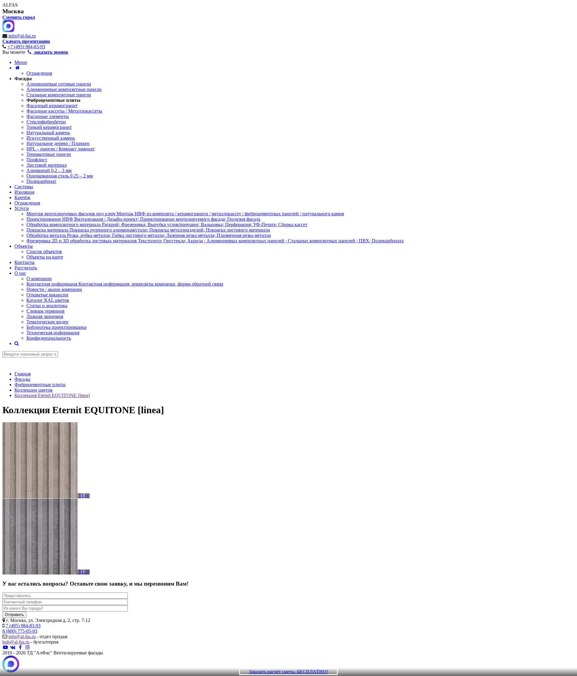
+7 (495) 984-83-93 (26, 46)
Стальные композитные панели (58, 94)
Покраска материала (148, 229)
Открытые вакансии (47, 294)
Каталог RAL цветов (47, 300)
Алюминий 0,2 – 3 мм (49, 170)
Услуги (21, 208)
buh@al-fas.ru (15, 641)
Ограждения (39, 73)
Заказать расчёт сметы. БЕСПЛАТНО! (288, 671)
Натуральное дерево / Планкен (58, 143)
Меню (20, 62)
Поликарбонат (41, 181)
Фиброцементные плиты (53, 100)
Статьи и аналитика (46, 305)
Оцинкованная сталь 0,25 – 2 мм (59, 175)
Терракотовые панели (48, 154)
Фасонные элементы (47, 116)
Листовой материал (46, 165)
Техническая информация (52, 332)
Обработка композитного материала (166, 224)
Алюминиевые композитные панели (64, 89)
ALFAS (10, 5)
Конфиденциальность (48, 338)
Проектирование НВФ (143, 219)
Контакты (24, 262)
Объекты (23, 246)
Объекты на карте (44, 256)
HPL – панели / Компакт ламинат (60, 148)
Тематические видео (47, 321)
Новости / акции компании (54, 289)
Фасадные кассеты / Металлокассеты (64, 111)
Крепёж (22, 197)
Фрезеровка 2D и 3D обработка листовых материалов (215, 240)
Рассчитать (25, 267)
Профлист (36, 159)
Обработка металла (148, 235)
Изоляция (24, 192)
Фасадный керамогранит (52, 105)
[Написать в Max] (10, 665)
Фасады (23, 78)
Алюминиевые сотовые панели (58, 83)
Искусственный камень (50, 138)
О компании (39, 278)
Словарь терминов (45, 311)
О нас (20, 273)
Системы (23, 186)
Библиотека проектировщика (56, 327)
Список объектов (44, 251)
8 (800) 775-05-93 (19, 631)
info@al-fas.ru (22, 35)
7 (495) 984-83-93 (23, 625)
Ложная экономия (44, 316)
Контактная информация (124, 283)
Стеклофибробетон (46, 121)
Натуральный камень (48, 132)
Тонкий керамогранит (49, 127)
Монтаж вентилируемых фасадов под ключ (185, 213)
